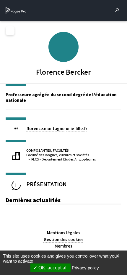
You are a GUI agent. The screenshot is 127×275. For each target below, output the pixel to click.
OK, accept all (52, 267)
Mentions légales (63, 232)
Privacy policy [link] (85, 267)
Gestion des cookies (64, 239)
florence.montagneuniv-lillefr (56, 128)
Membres (63, 246)
